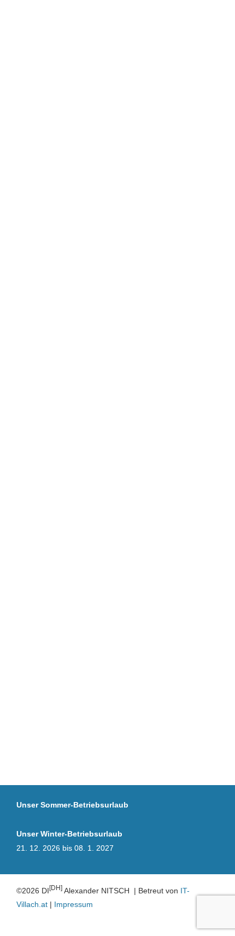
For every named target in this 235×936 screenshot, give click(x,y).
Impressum (73, 904)
